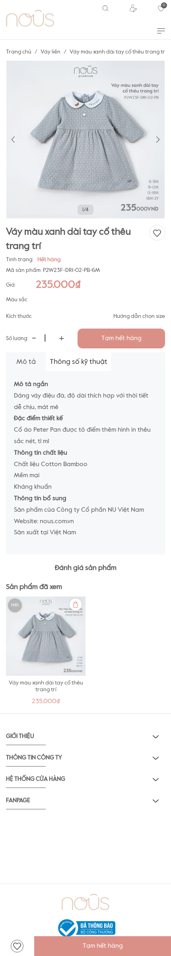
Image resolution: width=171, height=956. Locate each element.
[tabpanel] (46, 653)
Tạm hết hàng (121, 338)
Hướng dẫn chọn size (139, 316)
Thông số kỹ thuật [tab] (78, 361)
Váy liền (50, 52)
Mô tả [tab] (26, 361)
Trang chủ (18, 52)
